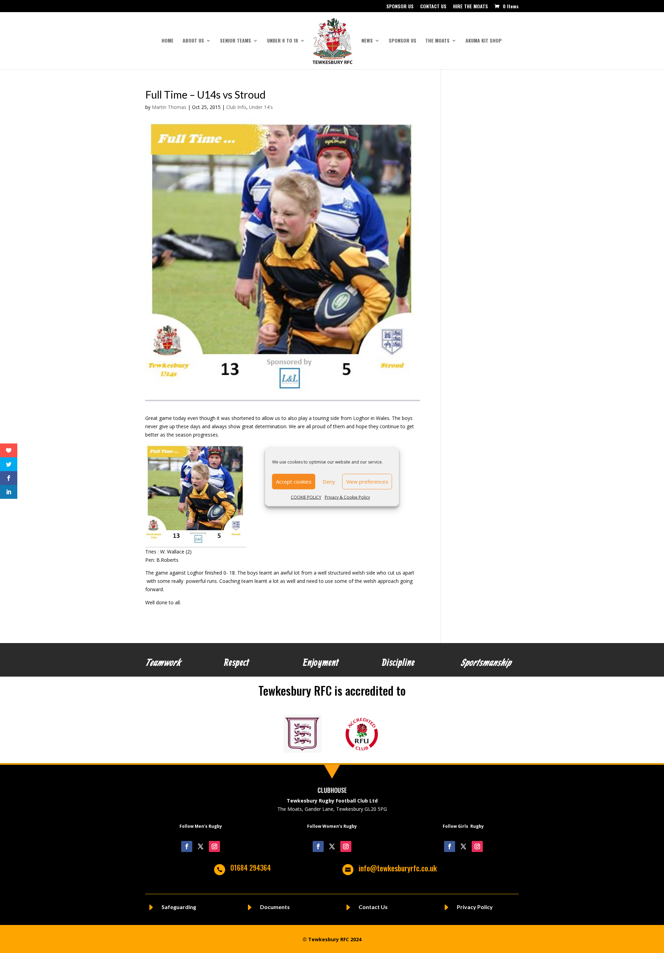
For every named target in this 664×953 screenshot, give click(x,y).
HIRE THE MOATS (470, 7)
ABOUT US (193, 41)
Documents (275, 907)
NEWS (367, 41)
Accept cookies (294, 481)
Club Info (236, 107)
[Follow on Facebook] (186, 846)
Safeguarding (179, 907)
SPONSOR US (400, 7)
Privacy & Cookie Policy (347, 497)
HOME (168, 41)
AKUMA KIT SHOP (483, 41)
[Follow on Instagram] (214, 846)
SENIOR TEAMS (235, 41)
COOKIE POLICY (306, 497)
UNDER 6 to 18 (282, 41)
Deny (329, 481)
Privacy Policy (475, 907)
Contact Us (373, 907)
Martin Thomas (169, 107)
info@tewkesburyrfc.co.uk (398, 867)
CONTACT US (433, 7)
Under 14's (261, 107)
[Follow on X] (200, 846)
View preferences (367, 481)
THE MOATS (437, 41)
